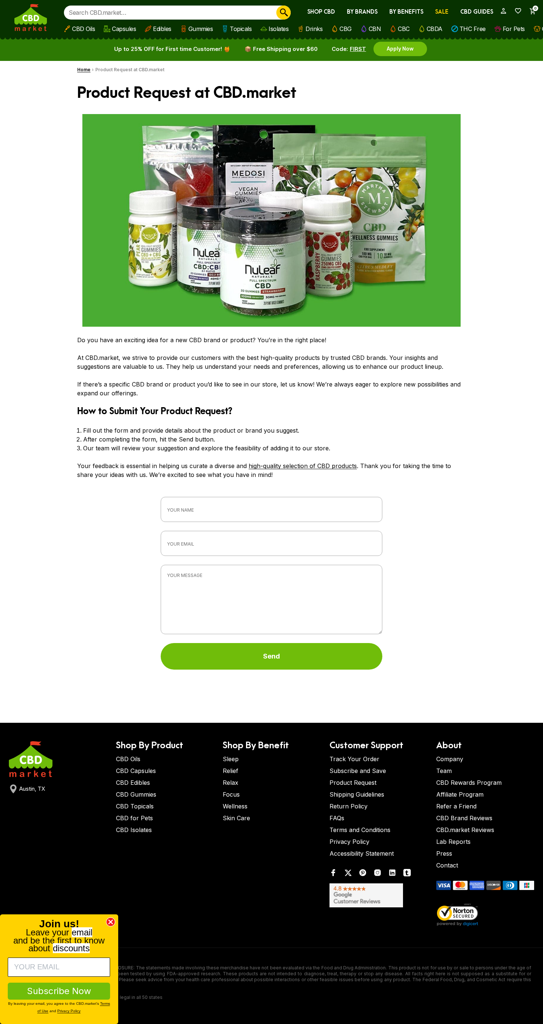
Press (444, 853)
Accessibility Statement (361, 853)
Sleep (231, 759)
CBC (404, 28)
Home (83, 69)
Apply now (400, 48)
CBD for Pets (134, 818)
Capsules (124, 28)
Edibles (162, 28)
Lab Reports (453, 841)
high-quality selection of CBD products (303, 466)
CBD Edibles (133, 782)
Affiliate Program (460, 794)
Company (449, 759)
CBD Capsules (136, 770)
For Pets (514, 28)
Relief (230, 770)
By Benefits (406, 12)
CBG (345, 28)
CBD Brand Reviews (464, 818)
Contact (447, 865)
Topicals (241, 28)
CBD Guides (476, 12)
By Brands (362, 12)
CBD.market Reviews (465, 830)
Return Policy (348, 806)
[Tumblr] (407, 874)
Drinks (313, 28)
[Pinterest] (362, 874)
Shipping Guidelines (356, 794)
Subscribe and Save (357, 770)
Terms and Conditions (359, 830)
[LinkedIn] (392, 874)
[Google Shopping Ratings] (378, 895)
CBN (375, 28)
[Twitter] (348, 874)
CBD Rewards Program (469, 782)
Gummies (200, 28)
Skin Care (236, 818)
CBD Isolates (134, 830)
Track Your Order (354, 759)
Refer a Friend (456, 806)
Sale (441, 12)
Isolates (278, 28)
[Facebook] (333, 874)
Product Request (352, 782)
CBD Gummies (136, 794)
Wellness (235, 806)
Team (444, 770)
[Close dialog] (110, 922)
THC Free (473, 28)
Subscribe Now (59, 991)
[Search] (283, 13)
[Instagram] (377, 874)
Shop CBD (321, 12)
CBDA (435, 28)
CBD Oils (83, 28)
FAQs (336, 818)
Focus (231, 794)
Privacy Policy (349, 841)
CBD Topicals (135, 806)
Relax (230, 782)
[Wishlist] (515, 11)
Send (271, 656)
